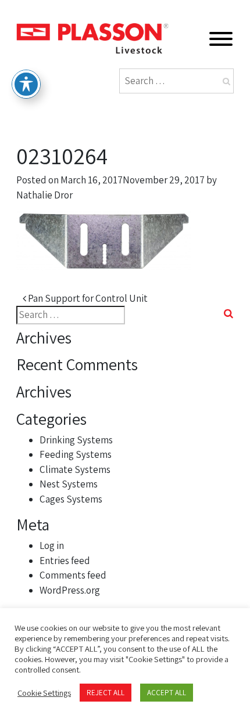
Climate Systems (75, 469)
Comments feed (73, 575)
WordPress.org (70, 590)
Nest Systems (69, 484)
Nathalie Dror (44, 195)
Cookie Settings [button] (44, 693)
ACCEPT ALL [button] (166, 693)
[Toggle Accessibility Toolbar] (26, 84)
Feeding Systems (76, 454)
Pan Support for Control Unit (87, 298)
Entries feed (65, 560)
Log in (52, 545)
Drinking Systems (76, 439)
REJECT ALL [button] (105, 693)
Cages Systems (71, 499)
